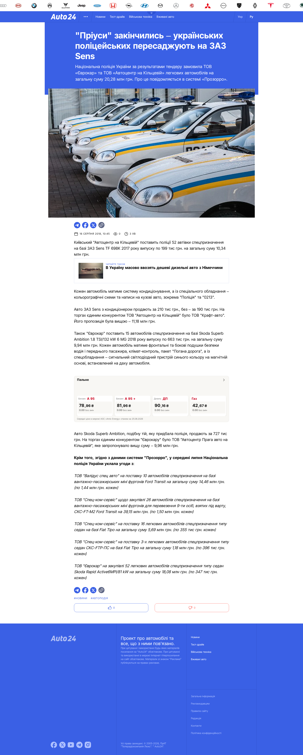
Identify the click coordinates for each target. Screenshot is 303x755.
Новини (100, 16)
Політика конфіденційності (206, 733)
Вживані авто (165, 16)
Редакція (196, 718)
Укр (240, 16)
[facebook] (85, 225)
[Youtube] (71, 745)
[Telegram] (79, 745)
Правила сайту (199, 711)
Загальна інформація (203, 696)
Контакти (196, 725)
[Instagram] (88, 745)
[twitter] (93, 225)
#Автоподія (99, 598)
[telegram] (77, 225)
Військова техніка (140, 16)
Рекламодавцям (200, 703)
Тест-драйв (117, 16)
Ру (251, 16)
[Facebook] (54, 745)
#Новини (80, 598)
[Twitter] (62, 745)
